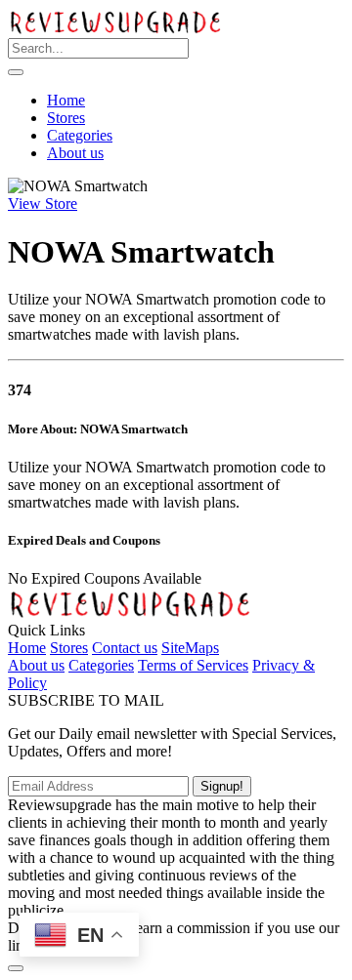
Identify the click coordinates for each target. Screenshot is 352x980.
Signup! (221, 786)
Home (66, 100)
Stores (66, 117)
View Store (42, 203)
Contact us (124, 647)
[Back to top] (15, 968)
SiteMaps (190, 647)
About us (75, 152)
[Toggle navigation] (15, 72)
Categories (79, 135)
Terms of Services (193, 665)
